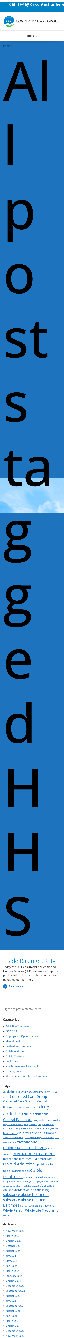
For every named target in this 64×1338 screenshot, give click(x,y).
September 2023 (15, 1291)
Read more (16, 986)
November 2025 (15, 1231)
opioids (26, 1170)
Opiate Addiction (15, 1051)
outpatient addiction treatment (40, 1177)
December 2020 (15, 1331)
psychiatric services (47, 1181)
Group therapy (33, 1137)
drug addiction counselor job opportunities (20, 1125)
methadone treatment (19, 1046)
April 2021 (11, 1316)
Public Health (13, 1061)
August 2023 (13, 1296)
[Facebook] (23, 4)
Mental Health (14, 1041)
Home (6, 46)
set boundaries (9, 1186)
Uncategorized (14, 1071)
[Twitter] (34, 4)
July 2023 (11, 1301)
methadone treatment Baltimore (25, 1159)
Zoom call (7, 1215)
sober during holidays (24, 1186)
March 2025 (12, 1236)
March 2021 (12, 1321)
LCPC (57, 1138)
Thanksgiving (25, 1206)
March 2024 (12, 1271)
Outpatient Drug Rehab (16, 1181)
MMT (50, 1159)
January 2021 (13, 1326)
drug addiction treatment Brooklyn (34, 1128)
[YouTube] (41, 4)
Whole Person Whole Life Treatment (27, 1076)
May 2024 (11, 1261)
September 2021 (15, 1306)
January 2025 (13, 1241)
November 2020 (15, 1336)
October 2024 (14, 1246)
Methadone (9, 1142)
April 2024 (11, 1266)
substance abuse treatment (22, 1066)
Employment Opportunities (22, 1036)
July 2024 (11, 1256)
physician (33, 1182)
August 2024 (13, 1251)
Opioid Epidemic (12, 1170)
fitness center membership (13, 1138)
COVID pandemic (32, 1108)
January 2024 (13, 1281)
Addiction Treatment (18, 1026)
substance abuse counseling (30, 1190)
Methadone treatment (34, 1153)
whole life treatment (42, 1205)
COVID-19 (11, 1031)
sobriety (36, 1186)
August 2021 (13, 1311)
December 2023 (15, 1286)
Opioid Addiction (19, 1164)
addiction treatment (39, 1091)
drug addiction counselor (46, 1120)
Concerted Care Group (28, 1096)
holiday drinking (48, 1138)
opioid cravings (45, 1164)
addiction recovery (15, 1091)
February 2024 (14, 1276)
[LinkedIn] (29, 4)
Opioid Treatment (16, 1056)
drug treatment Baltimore (36, 1133)
